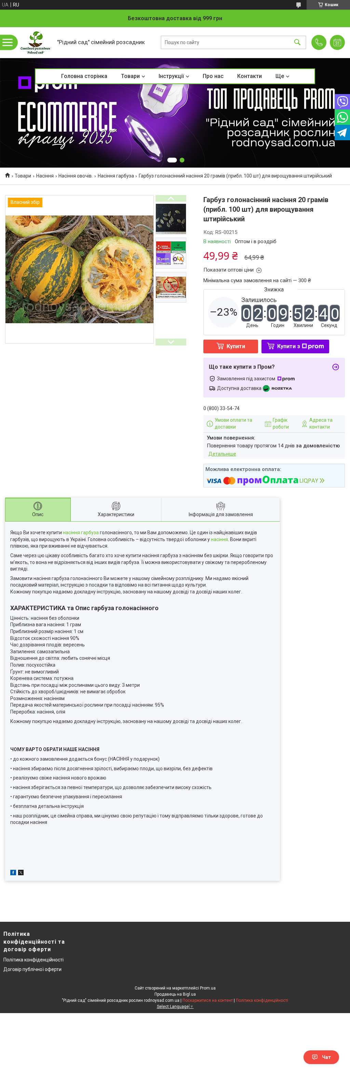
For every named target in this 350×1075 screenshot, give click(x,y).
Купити (236, 346)
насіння (219, 539)
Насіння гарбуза (116, 176)
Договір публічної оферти (32, 969)
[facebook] (13, 873)
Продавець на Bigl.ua (175, 994)
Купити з (288, 346)
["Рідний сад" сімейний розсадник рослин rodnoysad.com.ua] (35, 42)
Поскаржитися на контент (208, 1000)
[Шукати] (297, 42)
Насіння (45, 176)
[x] (21, 873)
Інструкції (171, 76)
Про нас (213, 76)
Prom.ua (208, 988)
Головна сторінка (84, 76)
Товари (130, 76)
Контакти (249, 76)
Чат (326, 1057)
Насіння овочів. (75, 176)
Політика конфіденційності (33, 959)
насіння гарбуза (81, 532)
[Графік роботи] (337, 42)
